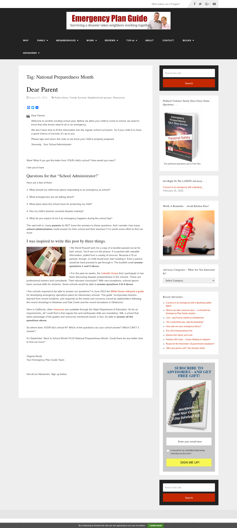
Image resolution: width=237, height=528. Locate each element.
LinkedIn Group (109, 273)
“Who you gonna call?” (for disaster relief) (185, 348)
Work (90, 40)
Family (41, 40)
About (149, 40)
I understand (155, 525)
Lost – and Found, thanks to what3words (185, 318)
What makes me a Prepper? (166, 4)
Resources (119, 97)
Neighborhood (65, 40)
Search (189, 83)
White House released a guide (128, 291)
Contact (168, 40)
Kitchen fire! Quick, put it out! (179, 335)
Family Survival (78, 97)
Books (187, 40)
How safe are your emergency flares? (183, 326)
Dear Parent (42, 89)
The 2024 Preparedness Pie (179, 331)
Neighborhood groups (100, 97)
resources (58, 309)
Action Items (61, 97)
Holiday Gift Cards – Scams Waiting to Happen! (188, 339)
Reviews (110, 40)
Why (25, 40)
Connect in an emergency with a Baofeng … (183, 187)
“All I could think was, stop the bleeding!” (185, 322)
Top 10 (130, 40)
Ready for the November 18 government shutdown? (190, 344)
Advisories (30, 53)
